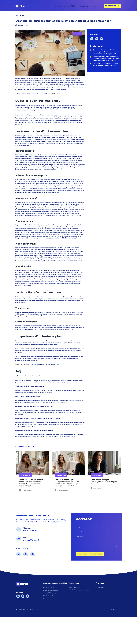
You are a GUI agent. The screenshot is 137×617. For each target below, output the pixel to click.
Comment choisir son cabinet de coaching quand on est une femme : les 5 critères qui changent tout (32, 483)
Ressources (84, 6)
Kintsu (32, 94)
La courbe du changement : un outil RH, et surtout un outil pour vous (104, 482)
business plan (33, 122)
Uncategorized (25, 475)
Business (78, 34)
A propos (96, 6)
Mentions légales (116, 609)
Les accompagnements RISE (64, 6)
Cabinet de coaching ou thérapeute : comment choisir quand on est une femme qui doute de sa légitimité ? (67, 483)
